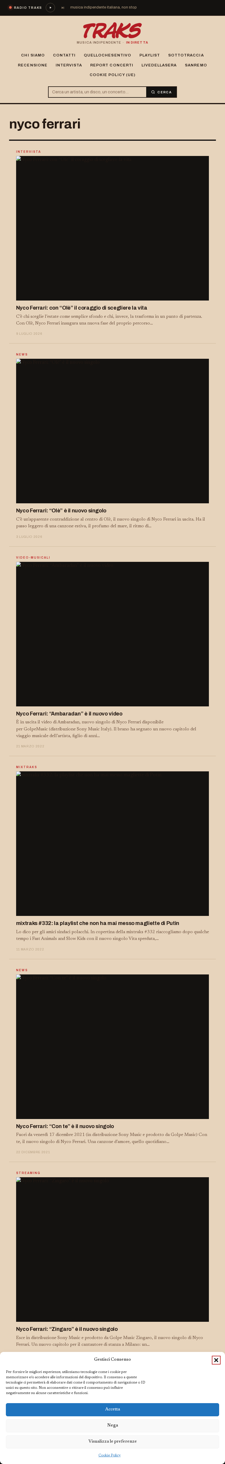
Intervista (69, 65)
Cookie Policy (109, 1455)
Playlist (149, 55)
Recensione (32, 65)
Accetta (112, 1409)
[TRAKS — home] (112, 30)
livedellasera (159, 65)
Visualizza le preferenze (112, 1441)
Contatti (64, 55)
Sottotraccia (186, 55)
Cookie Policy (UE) (112, 75)
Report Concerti (111, 65)
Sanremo (196, 65)
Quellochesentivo (107, 55)
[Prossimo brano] (63, 8)
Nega (112, 1425)
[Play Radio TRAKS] (50, 7)
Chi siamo (33, 55)
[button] (216, 1360)
